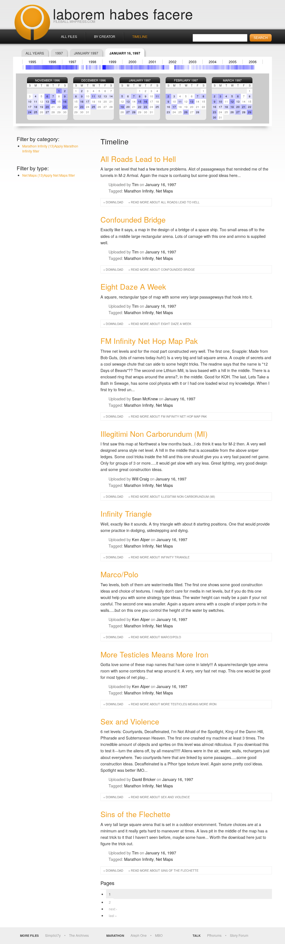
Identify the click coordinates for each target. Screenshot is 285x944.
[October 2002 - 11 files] (178, 67)
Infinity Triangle (126, 513)
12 (99, 96)
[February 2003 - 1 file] (185, 67)
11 (35, 101)
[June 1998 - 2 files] (91, 67)
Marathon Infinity (139, 191)
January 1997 (86, 53)
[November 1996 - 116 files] (60, 67)
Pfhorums (214, 935)
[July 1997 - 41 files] (73, 67)
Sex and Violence (129, 721)
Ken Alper (141, 539)
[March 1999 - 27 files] (106, 67)
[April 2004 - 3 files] (208, 67)
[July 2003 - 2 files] (193, 67)
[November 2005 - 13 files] (240, 67)
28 (134, 112)
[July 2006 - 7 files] (253, 67)
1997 (59, 53)
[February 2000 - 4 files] (125, 67)
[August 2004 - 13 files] (215, 67)
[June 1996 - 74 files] (51, 67)
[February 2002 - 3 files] (165, 67)
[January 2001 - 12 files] (143, 67)
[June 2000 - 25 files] (131, 67)
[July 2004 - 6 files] (213, 67)
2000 (132, 62)
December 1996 (93, 80)
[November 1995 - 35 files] (40, 67)
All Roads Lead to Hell (138, 158)
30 (214, 117)
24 (29, 112)
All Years (35, 53)
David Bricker (144, 779)
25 (35, 112)
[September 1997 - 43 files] (76, 67)
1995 (32, 62)
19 (41, 107)
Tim (135, 184)
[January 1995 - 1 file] (23, 67)
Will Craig (140, 479)
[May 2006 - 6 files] (250, 67)
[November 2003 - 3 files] (200, 67)
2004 (213, 62)
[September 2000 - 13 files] (136, 67)
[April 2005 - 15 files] (228, 67)
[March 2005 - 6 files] (227, 67)
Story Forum (239, 935)
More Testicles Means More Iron (154, 654)
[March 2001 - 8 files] (147, 67)
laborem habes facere (123, 13)
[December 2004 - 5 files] (222, 67)
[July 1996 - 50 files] (53, 67)
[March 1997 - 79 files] (66, 67)
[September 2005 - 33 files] (237, 67)
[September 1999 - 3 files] (116, 67)
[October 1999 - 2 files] (118, 67)
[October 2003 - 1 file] (198, 67)
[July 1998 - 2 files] (93, 67)
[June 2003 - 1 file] (192, 67)
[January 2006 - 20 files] (243, 67)
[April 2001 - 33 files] (148, 67)
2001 (152, 62)
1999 (112, 62)
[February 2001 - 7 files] (145, 67)
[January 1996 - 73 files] (43, 67)
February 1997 (186, 80)
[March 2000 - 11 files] (126, 67)
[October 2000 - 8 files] (138, 67)
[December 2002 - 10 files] (182, 67)
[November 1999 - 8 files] (120, 67)
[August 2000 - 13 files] (135, 67)
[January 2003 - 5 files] (183, 67)
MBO (159, 935)
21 (243, 107)
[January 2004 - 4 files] (203, 67)
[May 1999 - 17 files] (110, 67)
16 (65, 101)
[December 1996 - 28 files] (61, 67)
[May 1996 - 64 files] (50, 67)
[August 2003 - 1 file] (195, 67)
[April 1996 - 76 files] (48, 67)
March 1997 (232, 80)
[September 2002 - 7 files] (177, 67)
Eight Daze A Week (133, 286)
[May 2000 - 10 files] (130, 67)
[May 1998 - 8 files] (90, 67)
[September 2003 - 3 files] (197, 67)
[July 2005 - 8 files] (233, 67)
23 (65, 107)
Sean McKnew (145, 398)
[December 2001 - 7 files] (162, 67)
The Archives (79, 935)
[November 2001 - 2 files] (160, 67)
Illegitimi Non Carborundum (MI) (154, 433)
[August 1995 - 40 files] (35, 67)
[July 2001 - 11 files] (153, 67)
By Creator (104, 36)
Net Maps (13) (48, 175)
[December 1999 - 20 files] (121, 67)
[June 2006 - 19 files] (252, 67)
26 (186, 112)
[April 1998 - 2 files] (88, 67)
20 (47, 107)
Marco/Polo (119, 574)
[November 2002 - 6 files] (180, 67)
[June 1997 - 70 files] (71, 67)
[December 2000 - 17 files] (141, 67)
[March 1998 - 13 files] (86, 67)
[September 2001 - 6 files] (157, 67)
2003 (192, 62)
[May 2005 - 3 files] (230, 67)
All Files (69, 36)
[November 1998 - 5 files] (100, 67)
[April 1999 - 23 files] (108, 67)
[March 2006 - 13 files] (247, 67)
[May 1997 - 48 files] (70, 67)
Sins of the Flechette (135, 814)
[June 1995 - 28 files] (31, 67)
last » (113, 915)
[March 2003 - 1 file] (187, 67)
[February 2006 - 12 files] (245, 67)
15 (139, 101)
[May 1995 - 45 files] (30, 67)
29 (249, 112)
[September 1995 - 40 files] (36, 67)
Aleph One (139, 935)
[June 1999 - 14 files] (111, 67)
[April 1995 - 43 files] (28, 67)
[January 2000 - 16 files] (123, 67)
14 (53, 101)
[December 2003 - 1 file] (202, 67)
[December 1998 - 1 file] (101, 67)
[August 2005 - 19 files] (235, 67)
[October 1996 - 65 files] (58, 67)
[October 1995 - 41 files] (38, 67)
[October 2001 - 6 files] (158, 67)
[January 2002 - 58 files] (163, 67)
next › (113, 908)
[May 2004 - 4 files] (210, 67)
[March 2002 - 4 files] (167, 67)
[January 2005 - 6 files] (223, 67)
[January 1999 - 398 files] (103, 67)
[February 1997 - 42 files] (65, 67)
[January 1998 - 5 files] (83, 67)
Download (114, 202)
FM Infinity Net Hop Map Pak (149, 340)
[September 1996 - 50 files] (56, 67)
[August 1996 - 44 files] (55, 67)
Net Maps (164, 191)
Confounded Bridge (133, 219)
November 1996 (47, 80)
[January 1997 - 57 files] (63, 67)
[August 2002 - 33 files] (175, 67)
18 (35, 107)
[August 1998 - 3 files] (95, 67)
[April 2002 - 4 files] (168, 67)
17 (29, 107)
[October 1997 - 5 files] (78, 67)
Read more (165, 202)
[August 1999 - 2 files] (115, 67)
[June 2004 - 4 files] (212, 67)
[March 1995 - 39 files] (26, 67)
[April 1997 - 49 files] (68, 67)
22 (139, 107)
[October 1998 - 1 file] (98, 67)
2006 (253, 62)
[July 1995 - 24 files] (33, 67)
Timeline (140, 36)
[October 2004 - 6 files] (218, 67)
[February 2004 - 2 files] (205, 67)
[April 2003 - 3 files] (188, 67)
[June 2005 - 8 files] (232, 67)
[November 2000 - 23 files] (140, 67)
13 (47, 101)
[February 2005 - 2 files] (225, 67)
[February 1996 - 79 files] (45, 67)
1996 (52, 62)
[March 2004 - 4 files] (207, 67)
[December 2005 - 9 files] (242, 67)
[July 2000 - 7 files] (133, 67)
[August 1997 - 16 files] (75, 67)
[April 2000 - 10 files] (128, 67)
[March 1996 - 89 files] (46, 67)
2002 (172, 62)
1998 (92, 62)
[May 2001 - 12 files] (150, 67)
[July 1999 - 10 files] (113, 67)
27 (47, 112)
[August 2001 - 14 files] (155, 67)
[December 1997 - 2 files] (81, 67)
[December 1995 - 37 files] (41, 67)
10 (29, 101)
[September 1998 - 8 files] (96, 67)
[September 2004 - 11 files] (217, 67)
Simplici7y (53, 935)
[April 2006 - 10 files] (248, 67)
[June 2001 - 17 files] (152, 67)
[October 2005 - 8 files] (238, 67)
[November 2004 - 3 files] (220, 67)
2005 (233, 62)
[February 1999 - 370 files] (105, 67)
